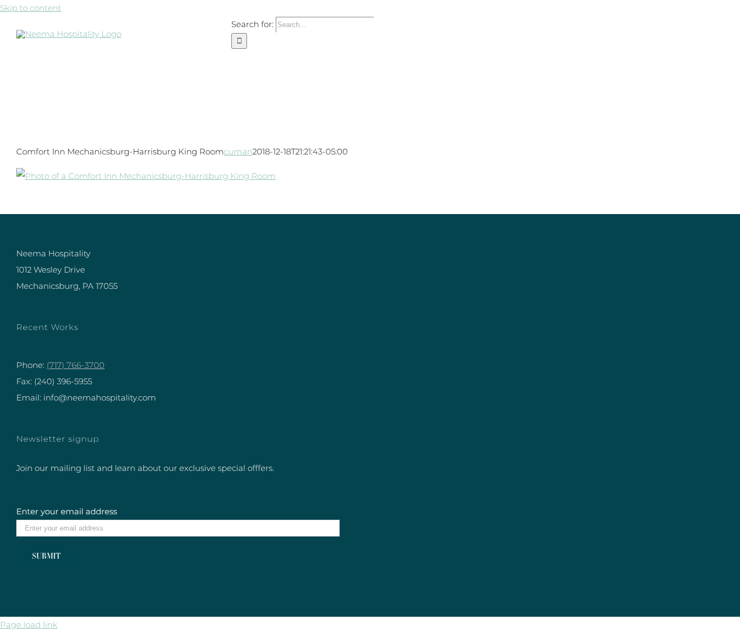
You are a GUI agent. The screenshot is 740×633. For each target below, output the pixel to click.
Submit (46, 556)
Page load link (28, 624)
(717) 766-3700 (76, 365)
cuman (238, 151)
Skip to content (30, 8)
